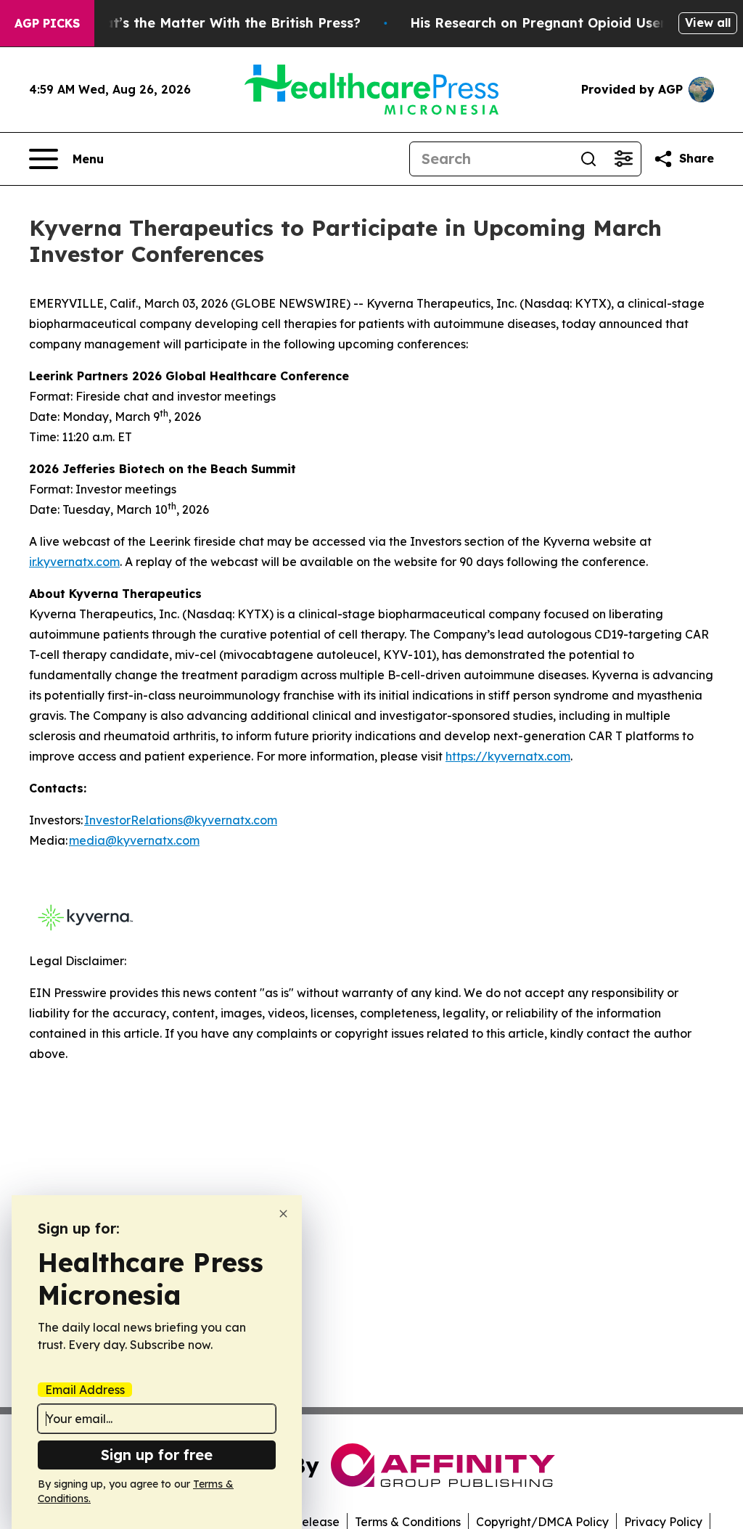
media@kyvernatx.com (134, 840)
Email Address (85, 1389)
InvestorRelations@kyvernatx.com (180, 820)
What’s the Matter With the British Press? (222, 23)
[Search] (588, 159)
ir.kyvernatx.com (74, 561)
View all (708, 22)
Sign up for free (157, 1455)
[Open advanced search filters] (623, 159)
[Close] (283, 1214)
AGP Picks (47, 23)
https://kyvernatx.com (508, 756)
